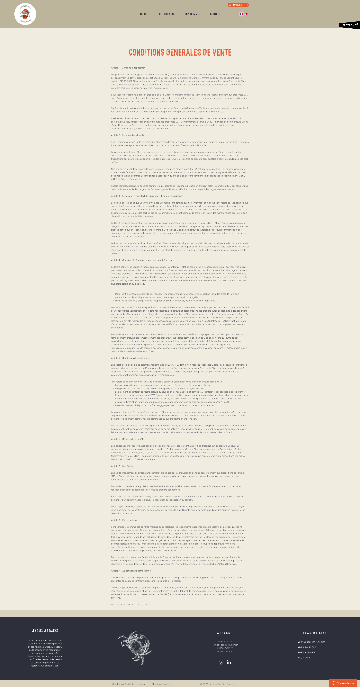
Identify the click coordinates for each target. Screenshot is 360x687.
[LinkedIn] (229, 662)
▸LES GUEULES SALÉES (311, 642)
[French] (241, 14)
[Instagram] (220, 662)
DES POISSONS (308, 647)
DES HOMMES (307, 652)
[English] (246, 14)
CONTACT (304, 657)
